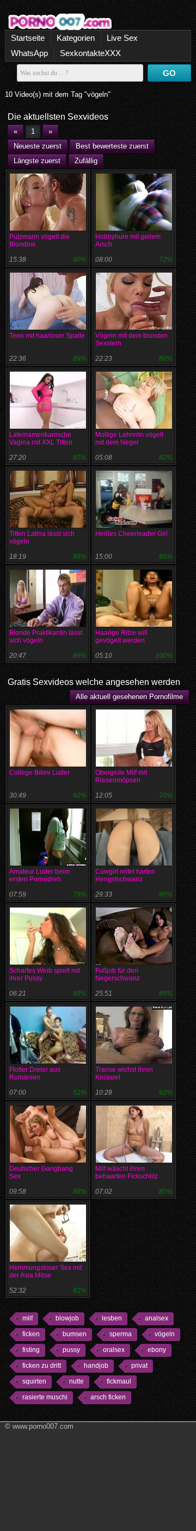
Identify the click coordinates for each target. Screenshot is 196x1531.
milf (27, 1318)
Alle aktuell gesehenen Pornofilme (129, 697)
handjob (96, 1365)
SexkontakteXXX (90, 53)
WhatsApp (29, 53)
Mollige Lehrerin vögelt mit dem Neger (129, 438)
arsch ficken (108, 1397)
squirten (34, 1381)
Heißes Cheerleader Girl (131, 534)
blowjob (67, 1318)
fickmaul (119, 1381)
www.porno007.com (43, 1426)
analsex (156, 1318)
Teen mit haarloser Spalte (47, 335)
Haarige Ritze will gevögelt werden (121, 636)
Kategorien (76, 37)
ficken (31, 1334)
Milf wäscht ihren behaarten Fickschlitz (126, 1172)
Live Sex (122, 37)
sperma (120, 1334)
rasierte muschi (45, 1397)
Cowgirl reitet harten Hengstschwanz (125, 875)
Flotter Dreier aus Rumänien (34, 1073)
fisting (31, 1350)
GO (169, 73)
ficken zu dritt (41, 1365)
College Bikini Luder (39, 772)
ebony (157, 1350)
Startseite (28, 37)
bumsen (75, 1334)
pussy (71, 1350)
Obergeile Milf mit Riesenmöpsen (121, 776)
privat (139, 1365)
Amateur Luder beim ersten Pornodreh (39, 875)
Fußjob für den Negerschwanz (117, 974)
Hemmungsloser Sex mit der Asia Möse (45, 1271)
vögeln (165, 1334)
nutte (76, 1381)
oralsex (114, 1350)
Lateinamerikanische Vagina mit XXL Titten (40, 438)
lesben (112, 1318)
